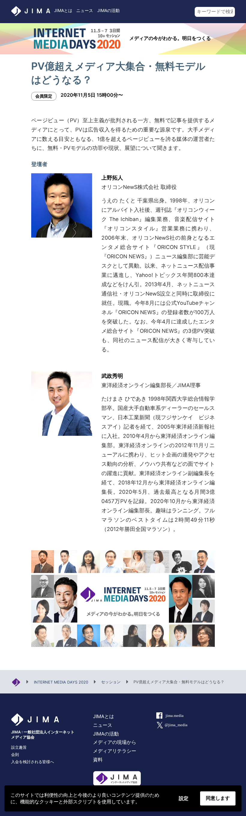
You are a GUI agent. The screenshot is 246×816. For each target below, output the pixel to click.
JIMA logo (30, 11)
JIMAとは (63, 10)
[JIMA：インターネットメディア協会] (16, 682)
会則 (15, 754)
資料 (98, 760)
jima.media (175, 715)
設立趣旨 (19, 747)
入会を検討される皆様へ (32, 762)
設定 (183, 798)
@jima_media (176, 725)
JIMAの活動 (108, 10)
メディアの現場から (114, 742)
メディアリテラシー (114, 751)
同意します (218, 798)
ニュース (84, 10)
